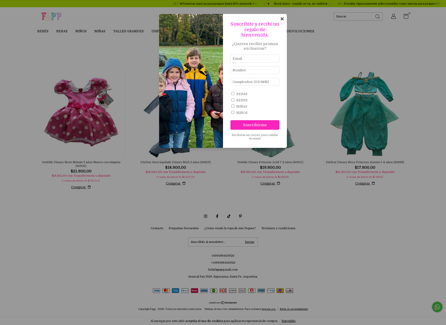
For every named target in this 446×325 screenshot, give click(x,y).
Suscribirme (255, 125)
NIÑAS (241, 106)
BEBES (241, 100)
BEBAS (241, 94)
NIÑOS (241, 113)
